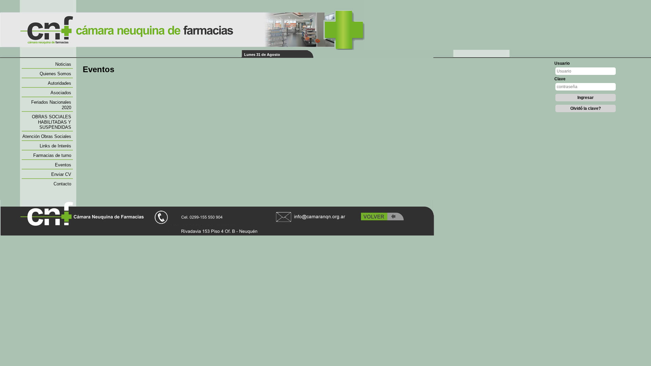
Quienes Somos (55, 73)
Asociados (61, 92)
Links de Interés (55, 145)
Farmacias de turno (52, 155)
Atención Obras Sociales (46, 136)
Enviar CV (61, 174)
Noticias (63, 64)
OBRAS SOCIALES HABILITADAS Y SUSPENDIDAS (51, 122)
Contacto (62, 183)
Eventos (63, 164)
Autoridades (59, 83)
